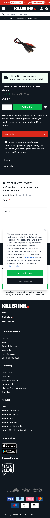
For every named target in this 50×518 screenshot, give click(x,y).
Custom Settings (24, 282)
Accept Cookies (24, 274)
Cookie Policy (13, 259)
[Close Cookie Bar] (43, 228)
